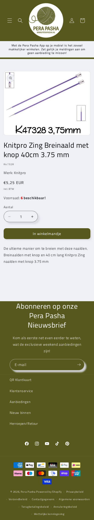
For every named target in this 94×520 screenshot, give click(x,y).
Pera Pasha (28, 492)
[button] (9, 20)
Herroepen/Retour (24, 423)
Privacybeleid (75, 492)
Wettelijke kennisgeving (49, 514)
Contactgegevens (43, 499)
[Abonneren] (79, 364)
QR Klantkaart (21, 379)
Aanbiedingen (20, 401)
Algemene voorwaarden (74, 499)
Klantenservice (21, 390)
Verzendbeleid (18, 499)
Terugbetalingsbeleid (35, 507)
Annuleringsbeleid (65, 507)
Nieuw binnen (20, 412)
